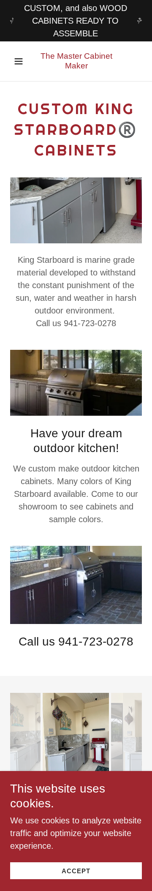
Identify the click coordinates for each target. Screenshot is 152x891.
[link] (76, 61)
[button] (18, 61)
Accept (76, 871)
